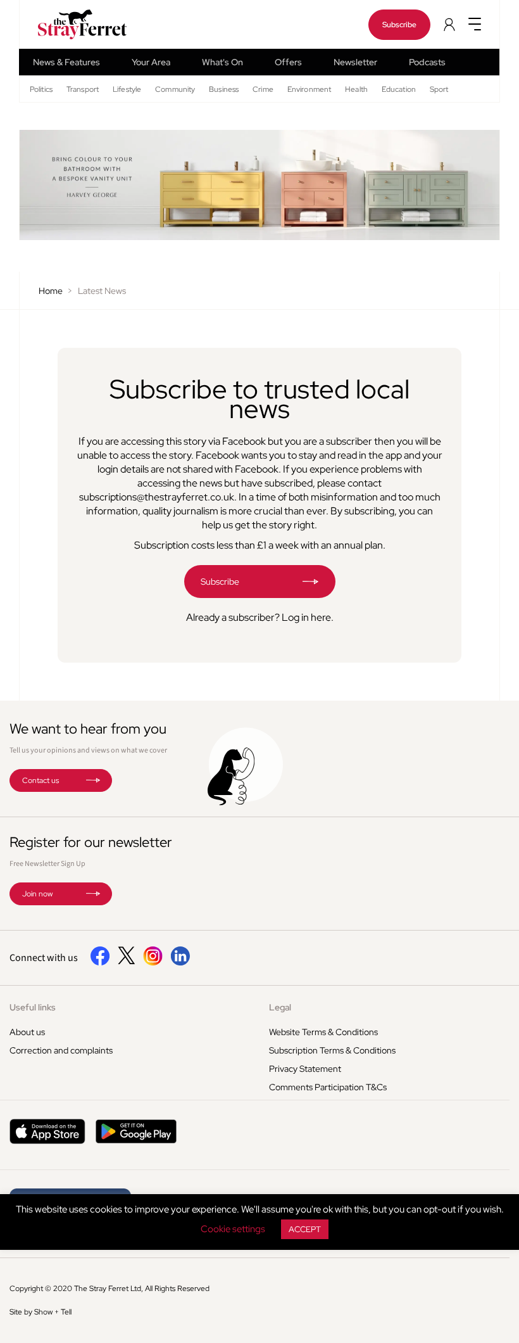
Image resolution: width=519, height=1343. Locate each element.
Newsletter (355, 62)
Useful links (32, 1007)
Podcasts (427, 62)
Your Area (151, 62)
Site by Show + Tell (40, 1312)
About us (27, 1032)
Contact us (40, 780)
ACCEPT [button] (305, 1229)
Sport (439, 89)
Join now (37, 894)
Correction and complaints (61, 1050)
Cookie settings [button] (233, 1229)
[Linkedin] (180, 963)
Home (51, 290)
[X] (126, 961)
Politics (41, 89)
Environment (309, 89)
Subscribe (399, 25)
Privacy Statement (305, 1068)
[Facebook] (100, 963)
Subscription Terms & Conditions (332, 1050)
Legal (280, 1007)
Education (399, 89)
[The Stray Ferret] (69, 24)
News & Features (66, 62)
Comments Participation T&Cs (328, 1087)
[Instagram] (153, 963)
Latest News (102, 290)
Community (175, 89)
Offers (288, 62)
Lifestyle (127, 89)
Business (224, 89)
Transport (82, 89)
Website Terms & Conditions (323, 1032)
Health (356, 89)
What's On (222, 62)
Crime (263, 89)
